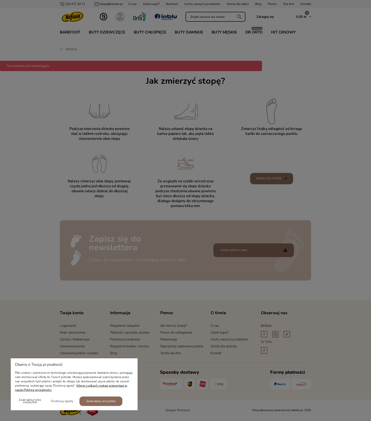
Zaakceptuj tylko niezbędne (30, 401)
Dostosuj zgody (62, 401)
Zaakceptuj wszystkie (101, 401)
